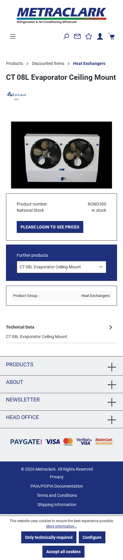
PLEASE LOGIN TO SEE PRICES (50, 227)
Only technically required (49, 537)
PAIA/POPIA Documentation (56, 486)
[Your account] (100, 36)
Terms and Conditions (57, 495)
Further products (32, 255)
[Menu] (13, 36)
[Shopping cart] (111, 36)
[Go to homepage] (61, 16)
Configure (92, 537)
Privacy (57, 477)
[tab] (60, 331)
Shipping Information (56, 504)
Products (19, 364)
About (14, 382)
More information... (61, 526)
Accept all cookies (63, 551)
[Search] (66, 36)
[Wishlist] (88, 36)
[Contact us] (77, 36)
